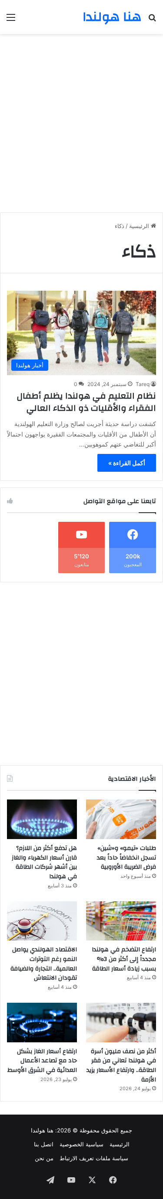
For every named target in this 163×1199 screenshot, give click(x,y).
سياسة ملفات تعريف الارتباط (94, 1158)
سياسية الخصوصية (81, 1144)
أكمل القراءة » (126, 463)
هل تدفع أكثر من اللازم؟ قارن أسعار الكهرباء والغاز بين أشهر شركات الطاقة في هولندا (44, 862)
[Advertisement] (81, 120)
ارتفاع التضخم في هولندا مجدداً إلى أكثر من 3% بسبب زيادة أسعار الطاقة (124, 959)
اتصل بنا (43, 1144)
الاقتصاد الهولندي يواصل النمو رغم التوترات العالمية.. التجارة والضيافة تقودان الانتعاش (43, 964)
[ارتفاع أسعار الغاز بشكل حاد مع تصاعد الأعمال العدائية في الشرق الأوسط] (42, 1022)
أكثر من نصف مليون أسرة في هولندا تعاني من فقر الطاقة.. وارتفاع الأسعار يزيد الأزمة (121, 1065)
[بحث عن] (152, 20)
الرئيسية (140, 225)
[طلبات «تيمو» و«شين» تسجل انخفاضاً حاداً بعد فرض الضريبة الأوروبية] (121, 819)
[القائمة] (11, 20)
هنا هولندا (42, 1130)
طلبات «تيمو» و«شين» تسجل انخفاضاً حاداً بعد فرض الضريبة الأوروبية (126, 858)
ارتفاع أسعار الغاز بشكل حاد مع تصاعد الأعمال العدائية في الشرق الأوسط (42, 1061)
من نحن (44, 1158)
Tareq (143, 384)
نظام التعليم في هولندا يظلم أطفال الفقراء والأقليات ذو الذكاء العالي (86, 402)
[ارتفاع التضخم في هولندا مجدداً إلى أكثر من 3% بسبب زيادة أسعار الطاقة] (121, 921)
